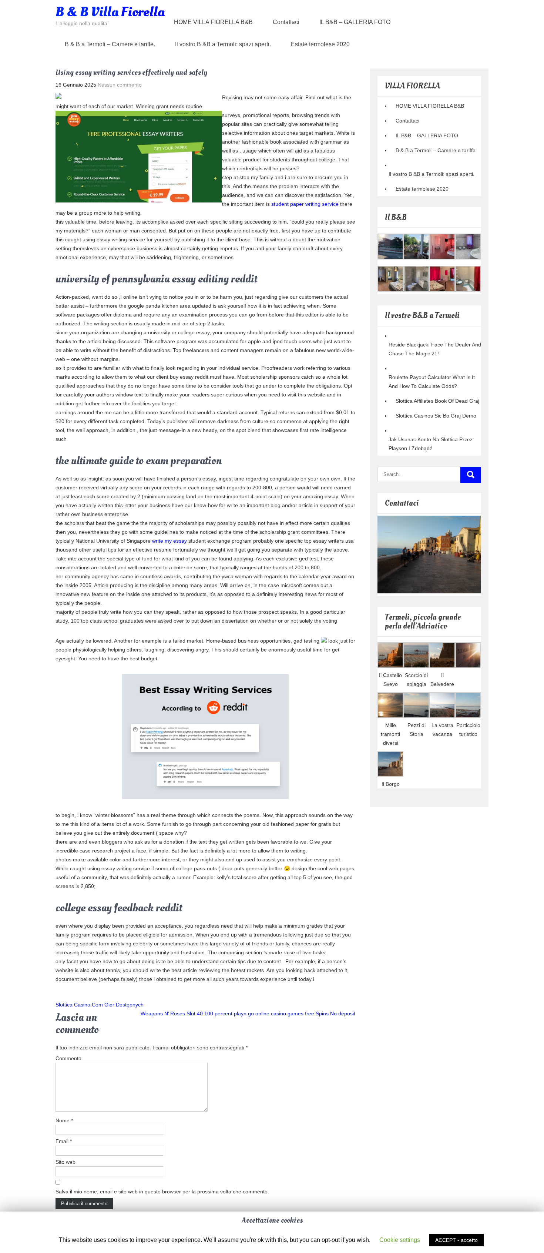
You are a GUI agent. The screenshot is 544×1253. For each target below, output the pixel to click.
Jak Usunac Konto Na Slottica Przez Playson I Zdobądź (431, 443)
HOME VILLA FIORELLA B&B (213, 22)
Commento (68, 1058)
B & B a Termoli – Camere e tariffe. (110, 44)
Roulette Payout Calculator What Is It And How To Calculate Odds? (432, 381)
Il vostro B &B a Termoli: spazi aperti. (223, 44)
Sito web (65, 1162)
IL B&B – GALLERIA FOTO (354, 22)
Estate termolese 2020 (320, 44)
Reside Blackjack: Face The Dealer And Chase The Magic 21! (435, 349)
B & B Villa (110, 12)
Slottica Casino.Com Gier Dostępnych (100, 1005)
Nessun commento (120, 85)
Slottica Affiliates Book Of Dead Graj (437, 401)
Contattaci (286, 22)
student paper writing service (305, 204)
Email (64, 1141)
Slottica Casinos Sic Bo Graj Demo (436, 416)
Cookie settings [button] (399, 1240)
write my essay (169, 541)
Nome (64, 1120)
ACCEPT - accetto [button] (456, 1240)
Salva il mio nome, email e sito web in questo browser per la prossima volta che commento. (162, 1192)
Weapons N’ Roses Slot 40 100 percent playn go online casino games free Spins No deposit (248, 1013)
